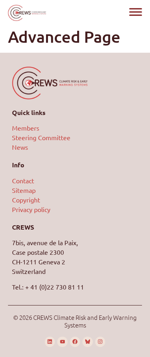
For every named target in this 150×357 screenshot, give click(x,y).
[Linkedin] (50, 342)
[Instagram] (100, 342)
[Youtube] (62, 342)
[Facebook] (75, 342)
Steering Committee (41, 137)
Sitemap (24, 190)
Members (25, 128)
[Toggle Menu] (135, 12)
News (20, 147)
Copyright (26, 200)
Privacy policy (31, 209)
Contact (23, 180)
